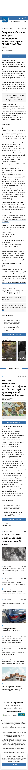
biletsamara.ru (6, 236)
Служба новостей (7, 50)
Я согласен (14, 764)
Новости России (7, 566)
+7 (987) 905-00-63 (12, 739)
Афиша (4, 47)
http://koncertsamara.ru (9, 234)
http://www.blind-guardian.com (12, 305)
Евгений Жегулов (7, 398)
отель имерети (6, 338)
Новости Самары (8, 28)
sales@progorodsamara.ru (13, 708)
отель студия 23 (6, 523)
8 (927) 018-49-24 (13, 705)
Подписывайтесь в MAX (14, 56)
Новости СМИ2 (6, 340)
